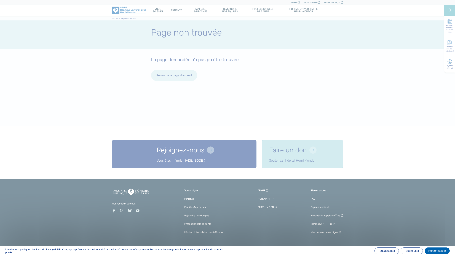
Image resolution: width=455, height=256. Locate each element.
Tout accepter (386, 250)
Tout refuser (411, 250)
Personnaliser (437, 250)
